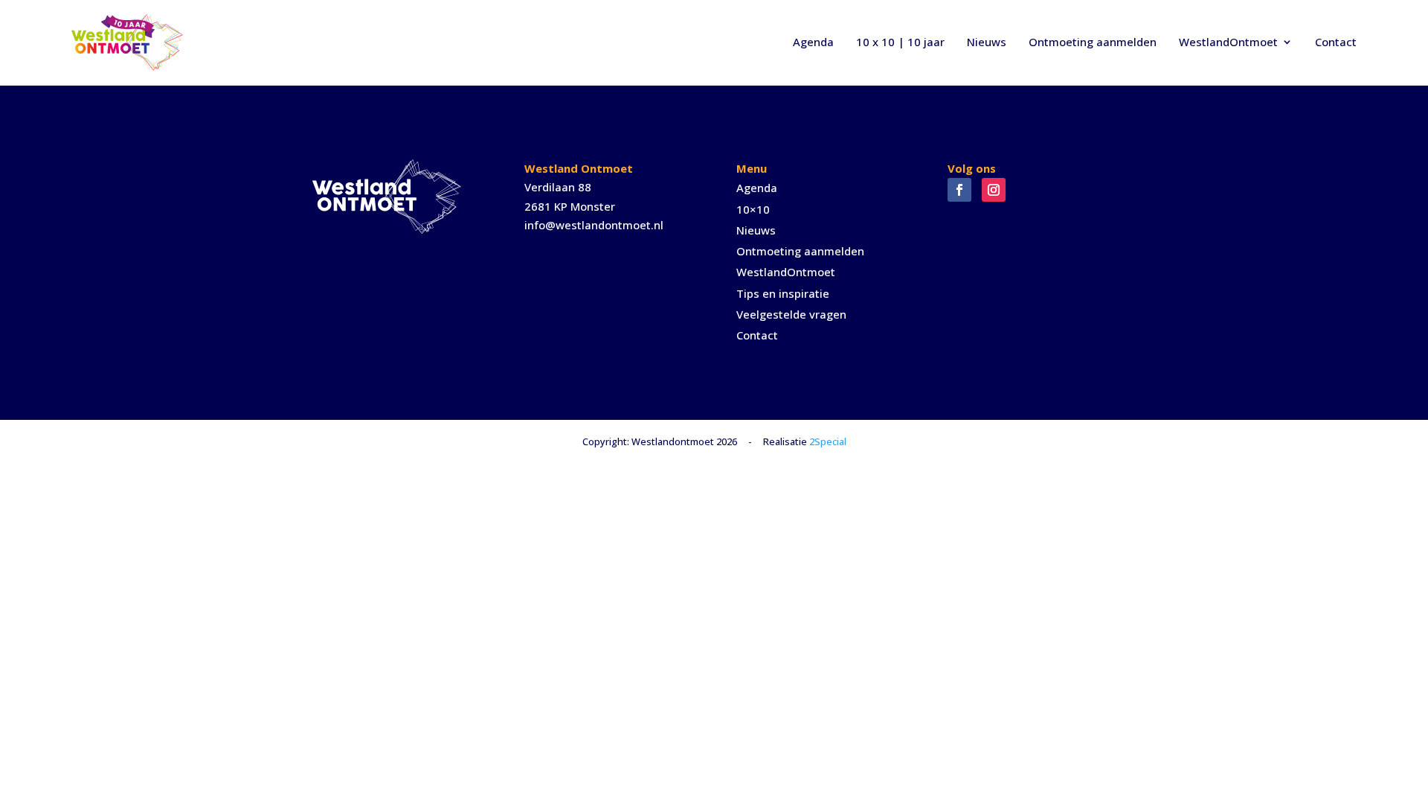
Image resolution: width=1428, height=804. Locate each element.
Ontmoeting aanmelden (1093, 41)
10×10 (753, 209)
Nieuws (986, 41)
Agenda (813, 41)
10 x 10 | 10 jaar (900, 41)
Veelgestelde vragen (791, 314)
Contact (1336, 41)
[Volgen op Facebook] (959, 190)
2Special (827, 441)
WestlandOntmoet (1228, 41)
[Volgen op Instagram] (994, 190)
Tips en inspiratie (782, 293)
